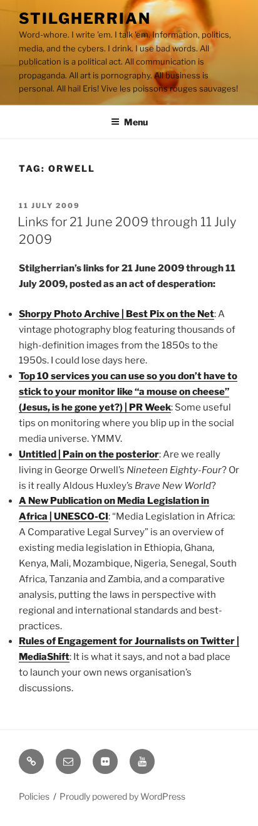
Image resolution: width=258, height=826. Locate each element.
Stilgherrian (85, 18)
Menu (136, 122)
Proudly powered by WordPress (122, 796)
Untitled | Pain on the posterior (89, 454)
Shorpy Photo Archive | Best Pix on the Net (116, 314)
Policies (34, 796)
